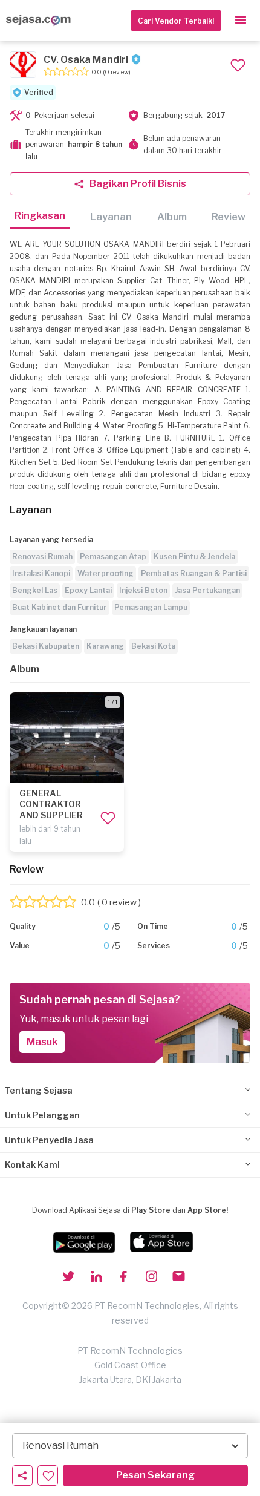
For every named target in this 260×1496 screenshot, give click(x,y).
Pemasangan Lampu (150, 607)
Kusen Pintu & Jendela (194, 556)
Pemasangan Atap (113, 556)
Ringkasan (40, 215)
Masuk (42, 1042)
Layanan (111, 217)
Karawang (105, 646)
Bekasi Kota (153, 646)
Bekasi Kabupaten (45, 646)
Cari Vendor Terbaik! (176, 20)
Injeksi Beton (143, 590)
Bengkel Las (34, 590)
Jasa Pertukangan (207, 590)
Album (172, 217)
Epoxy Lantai (88, 590)
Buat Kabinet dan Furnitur (59, 607)
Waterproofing (105, 573)
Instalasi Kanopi (41, 573)
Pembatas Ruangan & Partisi (194, 573)
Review (228, 217)
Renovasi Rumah (42, 556)
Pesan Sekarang (155, 1475)
